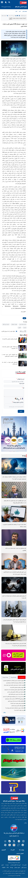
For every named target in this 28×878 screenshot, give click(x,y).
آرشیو (3, 865)
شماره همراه (21, 383)
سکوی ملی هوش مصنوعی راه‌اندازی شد (10, 339)
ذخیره (21, 411)
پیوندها (11, 867)
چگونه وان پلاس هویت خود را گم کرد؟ (17, 703)
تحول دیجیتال (17, 867)
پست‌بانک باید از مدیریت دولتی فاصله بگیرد (16, 694)
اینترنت (24, 327)
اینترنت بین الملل (6, 324)
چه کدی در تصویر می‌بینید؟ (18, 402)
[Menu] (1, 2)
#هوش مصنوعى (20, 853)
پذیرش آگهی (23, 867)
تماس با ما (24, 865)
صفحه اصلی (24, 11)
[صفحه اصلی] (14, 3)
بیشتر (4, 712)
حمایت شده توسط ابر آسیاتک (14, 863)
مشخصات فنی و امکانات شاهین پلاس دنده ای (15, 692)
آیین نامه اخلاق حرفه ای (15, 865)
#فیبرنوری (4, 850)
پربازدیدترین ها (13, 677)
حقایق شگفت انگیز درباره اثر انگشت (17, 705)
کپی (10, 18)
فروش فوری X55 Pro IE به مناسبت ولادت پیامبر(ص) (14, 699)
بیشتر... (25, 823)
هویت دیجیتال (14, 324)
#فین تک (13, 850)
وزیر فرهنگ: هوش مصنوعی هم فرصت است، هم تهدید (14, 689)
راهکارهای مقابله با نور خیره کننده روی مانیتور (16, 701)
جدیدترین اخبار (21, 677)
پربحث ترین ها (5, 677)
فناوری (19, 327)
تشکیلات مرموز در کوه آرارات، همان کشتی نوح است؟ (14, 708)
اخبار (20, 11)
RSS (8, 867)
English (3, 867)
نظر (23, 388)
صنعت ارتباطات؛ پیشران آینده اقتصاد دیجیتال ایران (15, 683)
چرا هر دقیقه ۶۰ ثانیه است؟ (19, 710)
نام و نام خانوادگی (20, 379)
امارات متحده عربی (22, 324)
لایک (23, 331)
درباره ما (7, 865)
